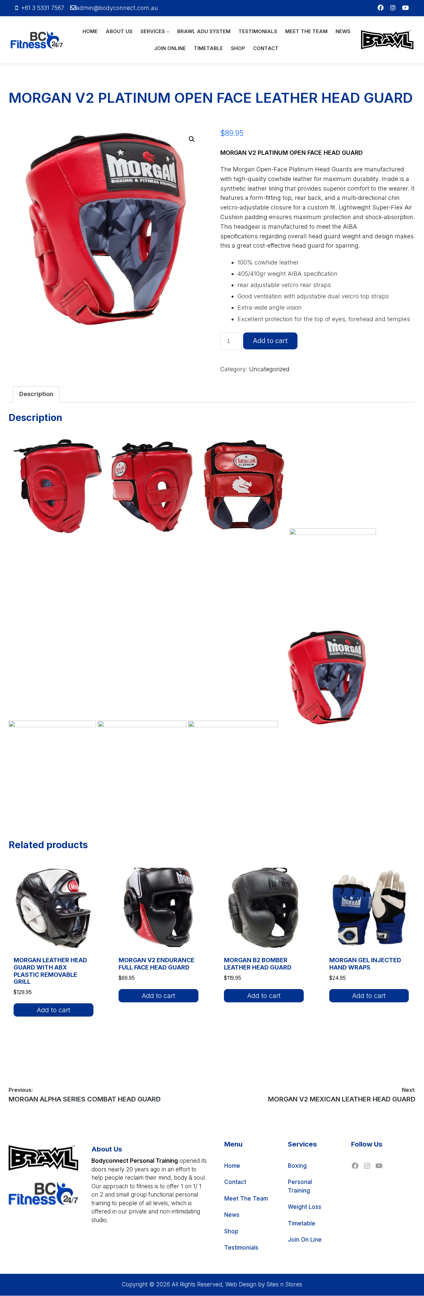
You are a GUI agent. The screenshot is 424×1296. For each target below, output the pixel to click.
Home (90, 31)
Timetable (208, 48)
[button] (192, 139)
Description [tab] (36, 393)
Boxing (297, 1165)
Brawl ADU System (204, 31)
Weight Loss (304, 1207)
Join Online (170, 48)
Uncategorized (269, 369)
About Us (119, 31)
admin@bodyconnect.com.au (117, 7)
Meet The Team (306, 31)
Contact (266, 48)
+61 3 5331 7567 (42, 7)
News (343, 31)
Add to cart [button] (53, 1010)
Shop (238, 48)
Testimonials (257, 31)
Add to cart (270, 341)
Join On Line (305, 1239)
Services (152, 31)
